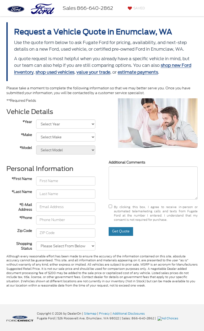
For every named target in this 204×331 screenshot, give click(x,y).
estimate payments (138, 72)
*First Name (22, 178)
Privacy (104, 313)
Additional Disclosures (128, 313)
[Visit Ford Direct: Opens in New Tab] (169, 318)
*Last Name (22, 191)
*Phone (25, 217)
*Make (26, 135)
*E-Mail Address (25, 207)
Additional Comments (127, 162)
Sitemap (90, 313)
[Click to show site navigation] (195, 8)
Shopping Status (24, 246)
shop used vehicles (55, 72)
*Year (27, 122)
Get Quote (121, 231)
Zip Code (24, 230)
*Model (26, 147)
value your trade (93, 72)
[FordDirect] (19, 318)
